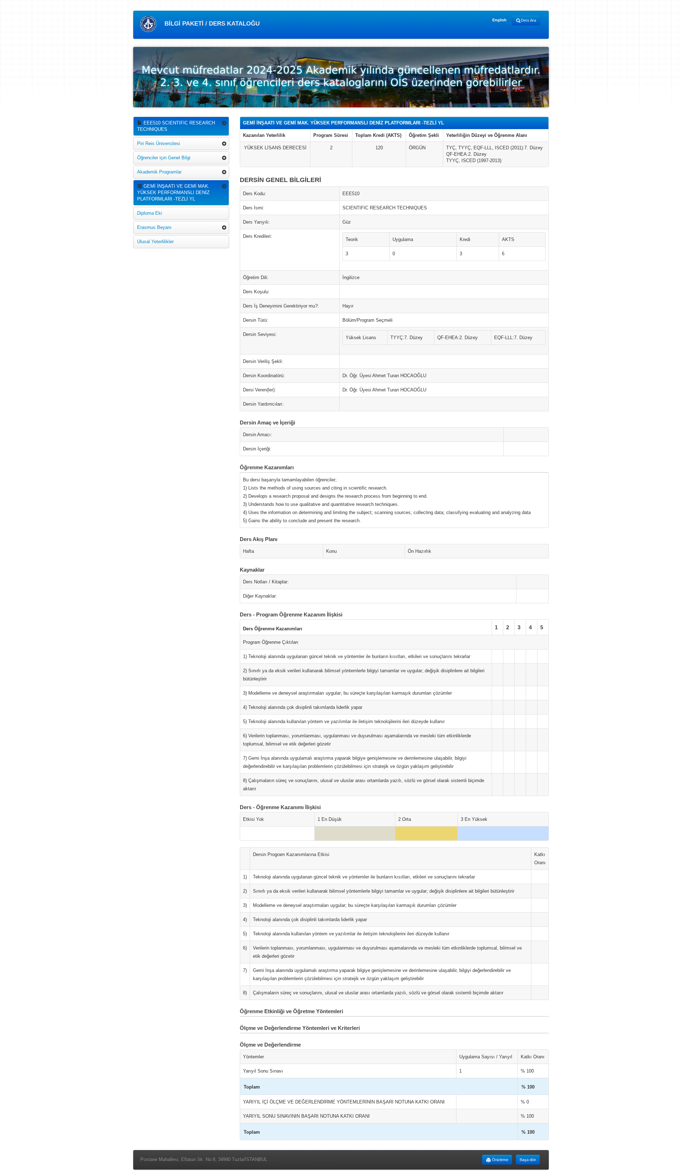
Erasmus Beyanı (154, 227)
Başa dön (528, 1160)
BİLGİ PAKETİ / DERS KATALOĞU (211, 23)
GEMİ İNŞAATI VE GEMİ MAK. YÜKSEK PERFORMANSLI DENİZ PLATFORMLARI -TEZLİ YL (173, 192)
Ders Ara (528, 20)
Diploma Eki (149, 213)
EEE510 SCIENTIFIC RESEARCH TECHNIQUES (176, 126)
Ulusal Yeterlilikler (155, 241)
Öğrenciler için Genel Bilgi (163, 157)
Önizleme (499, 1160)
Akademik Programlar (159, 172)
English (499, 20)
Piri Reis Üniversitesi (158, 143)
